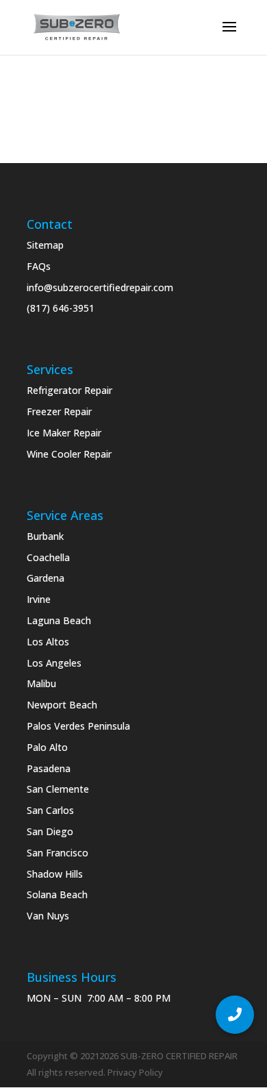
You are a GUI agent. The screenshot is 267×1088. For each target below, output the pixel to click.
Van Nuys (48, 915)
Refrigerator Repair (69, 390)
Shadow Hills (55, 873)
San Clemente (58, 788)
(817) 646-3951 (60, 307)
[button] (235, 1015)
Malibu (41, 683)
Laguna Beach (59, 620)
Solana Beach (57, 894)
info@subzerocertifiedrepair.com (100, 287)
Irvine (39, 599)
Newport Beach (62, 704)
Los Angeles (54, 662)
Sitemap (45, 244)
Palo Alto (47, 747)
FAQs (39, 266)
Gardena (45, 577)
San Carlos (50, 810)
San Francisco (57, 852)
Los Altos (48, 641)
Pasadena (49, 768)
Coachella (48, 557)
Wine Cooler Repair (69, 453)
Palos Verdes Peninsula (78, 725)
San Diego (50, 831)
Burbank (45, 536)
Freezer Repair (59, 411)
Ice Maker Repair (64, 432)
